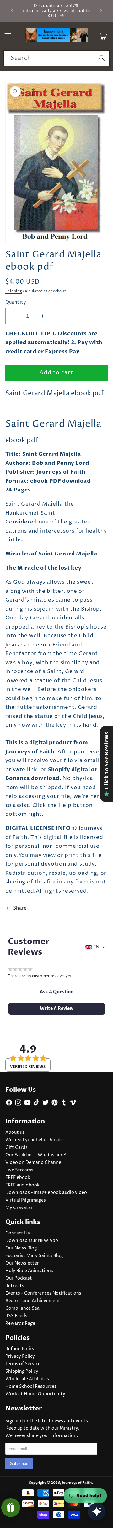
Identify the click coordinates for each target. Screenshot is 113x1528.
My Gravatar (19, 1208)
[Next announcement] (101, 11)
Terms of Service (22, 1364)
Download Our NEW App (31, 1241)
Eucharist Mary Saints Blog (34, 1256)
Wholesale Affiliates (27, 1379)
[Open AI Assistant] (96, 1511)
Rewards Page (20, 1323)
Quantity (15, 302)
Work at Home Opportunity (35, 1394)
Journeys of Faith (77, 1482)
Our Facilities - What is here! (35, 1155)
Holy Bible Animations (29, 1271)
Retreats (14, 1286)
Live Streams (19, 1170)
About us (14, 1132)
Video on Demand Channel (33, 1162)
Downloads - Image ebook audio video (46, 1193)
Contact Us (17, 1233)
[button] (56, 992)
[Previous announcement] (12, 11)
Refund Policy (20, 1349)
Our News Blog (21, 1248)
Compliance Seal (23, 1308)
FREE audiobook (22, 1185)
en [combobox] (96, 947)
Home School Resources (30, 1386)
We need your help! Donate (34, 1140)
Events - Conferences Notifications (43, 1293)
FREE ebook (17, 1177)
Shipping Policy (21, 1371)
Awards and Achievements (33, 1301)
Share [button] (20, 908)
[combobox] (56, 58)
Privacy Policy (20, 1356)
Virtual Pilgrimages (25, 1200)
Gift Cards (16, 1147)
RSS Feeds (16, 1316)
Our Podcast (18, 1278)
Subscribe (19, 1463)
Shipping (13, 291)
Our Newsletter (22, 1263)
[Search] (101, 58)
